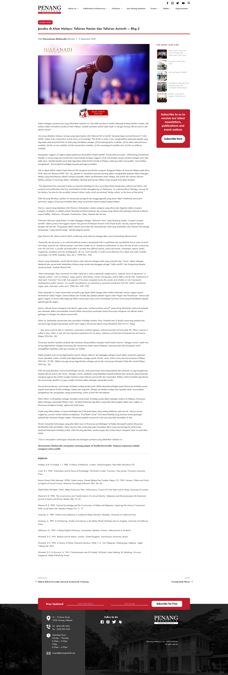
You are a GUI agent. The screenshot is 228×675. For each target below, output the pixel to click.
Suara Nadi (45, 22)
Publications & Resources (94, 8)
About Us (72, 8)
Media (166, 8)
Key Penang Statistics (136, 8)
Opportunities (182, 8)
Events (153, 8)
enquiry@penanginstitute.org (63, 653)
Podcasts (116, 8)
